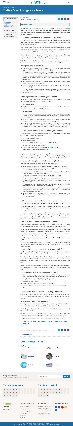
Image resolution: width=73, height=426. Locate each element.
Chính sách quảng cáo (27, 411)
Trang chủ (5, 7)
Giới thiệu (24, 415)
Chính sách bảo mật (26, 409)
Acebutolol (57, 348)
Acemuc (56, 365)
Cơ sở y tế (6, 409)
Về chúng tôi (24, 413)
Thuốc (9, 7)
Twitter (59, 19)
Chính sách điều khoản (27, 406)
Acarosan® (31, 348)
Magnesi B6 (31, 356)
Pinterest (68, 19)
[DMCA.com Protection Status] (7, 403)
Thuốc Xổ (30, 365)
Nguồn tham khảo (27, 334)
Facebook (62, 19)
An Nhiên (26, 17)
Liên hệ (23, 417)
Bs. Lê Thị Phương (32, 19)
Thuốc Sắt (57, 356)
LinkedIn (65, 19)
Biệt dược (14, 7)
